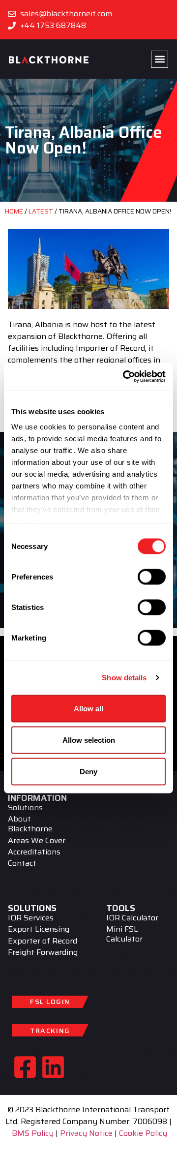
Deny (88, 771)
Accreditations (34, 851)
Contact (22, 863)
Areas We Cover (36, 840)
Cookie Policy (143, 1133)
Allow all (88, 708)
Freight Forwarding (43, 952)
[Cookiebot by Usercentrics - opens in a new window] (125, 376)
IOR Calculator (132, 918)
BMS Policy (33, 1133)
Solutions (25, 808)
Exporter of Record (42, 940)
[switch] (152, 576)
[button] (159, 59)
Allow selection (88, 739)
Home (14, 211)
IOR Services (31, 918)
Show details (124, 677)
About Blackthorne (30, 824)
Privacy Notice (86, 1133)
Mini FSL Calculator (124, 934)
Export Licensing (38, 929)
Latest (41, 211)
